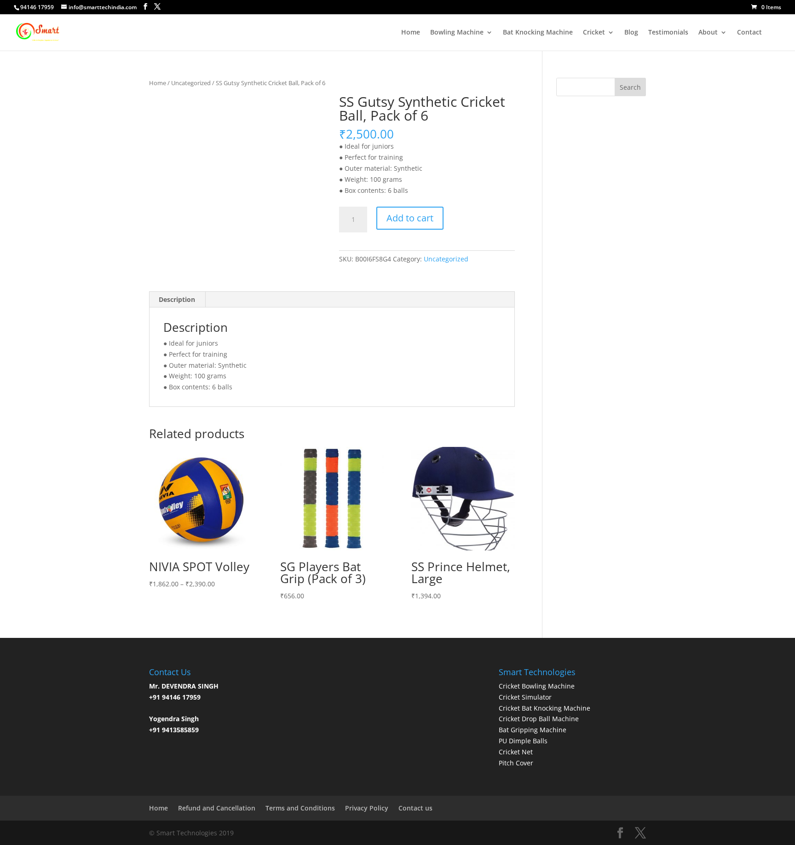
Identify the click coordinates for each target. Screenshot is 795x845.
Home (410, 32)
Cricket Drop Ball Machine (539, 718)
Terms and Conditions (300, 808)
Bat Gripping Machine (532, 729)
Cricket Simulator (525, 697)
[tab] (177, 299)
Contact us (415, 808)
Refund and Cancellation (216, 808)
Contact (749, 32)
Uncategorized (191, 83)
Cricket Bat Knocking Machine (544, 708)
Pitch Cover (516, 762)
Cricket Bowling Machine (537, 686)
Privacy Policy (366, 808)
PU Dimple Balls (523, 740)
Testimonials (668, 32)
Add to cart (409, 218)
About (708, 32)
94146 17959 (37, 7)
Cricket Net (516, 751)
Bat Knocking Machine (538, 32)
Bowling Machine (457, 32)
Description (177, 299)
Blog (631, 32)
